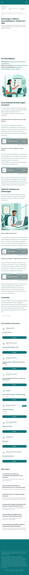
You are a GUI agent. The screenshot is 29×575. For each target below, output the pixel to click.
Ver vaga (14, 337)
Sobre (11, 569)
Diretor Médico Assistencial (20, 65)
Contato (16, 569)
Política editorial (19, 570)
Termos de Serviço (10, 570)
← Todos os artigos (5, 315)
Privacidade (21, 569)
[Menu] (26, 2)
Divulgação (6, 569)
